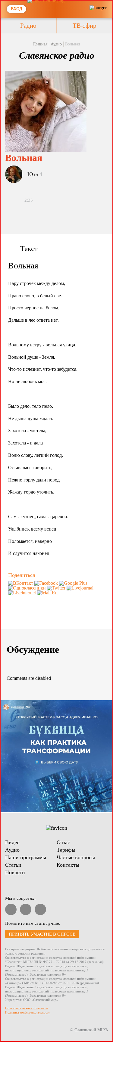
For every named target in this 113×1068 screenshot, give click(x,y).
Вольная (72, 44)
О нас (63, 842)
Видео (12, 842)
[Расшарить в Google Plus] (73, 583)
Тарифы (66, 850)
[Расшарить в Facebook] (46, 583)
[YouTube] (11, 909)
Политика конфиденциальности (27, 1012)
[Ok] (40, 909)
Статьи (13, 865)
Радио (28, 25)
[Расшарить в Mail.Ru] (47, 592)
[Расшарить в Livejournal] (80, 587)
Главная (40, 44)
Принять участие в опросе (42, 934)
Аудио (56, 44)
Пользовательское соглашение (26, 1008)
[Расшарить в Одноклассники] (27, 587)
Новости (15, 872)
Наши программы (25, 857)
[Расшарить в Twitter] (56, 587)
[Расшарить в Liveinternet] (22, 592)
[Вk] (25, 909)
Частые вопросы (76, 857)
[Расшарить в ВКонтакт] (20, 583)
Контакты (68, 865)
